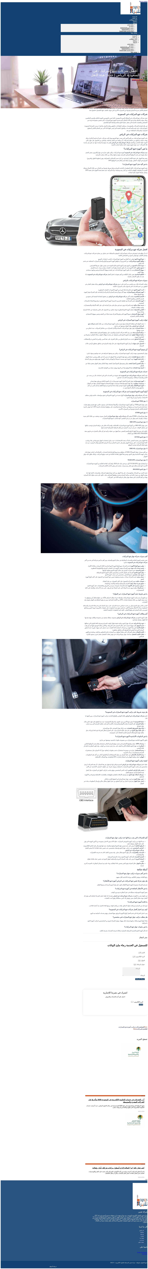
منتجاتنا (135, 40)
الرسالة (142, 975)
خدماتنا (135, 23)
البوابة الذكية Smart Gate (126, 31)
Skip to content (143, 1)
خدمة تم (131, 26)
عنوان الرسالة (140, 964)
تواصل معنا (134, 33)
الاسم (143, 952)
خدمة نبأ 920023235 (128, 29)
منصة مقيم (130, 24)
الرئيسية (134, 36)
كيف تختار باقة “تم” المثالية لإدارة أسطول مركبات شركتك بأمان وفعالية (118, 1168)
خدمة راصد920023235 (127, 28)
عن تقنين (134, 37)
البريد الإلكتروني (140, 956)
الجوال (143, 960)
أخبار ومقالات (133, 39)
